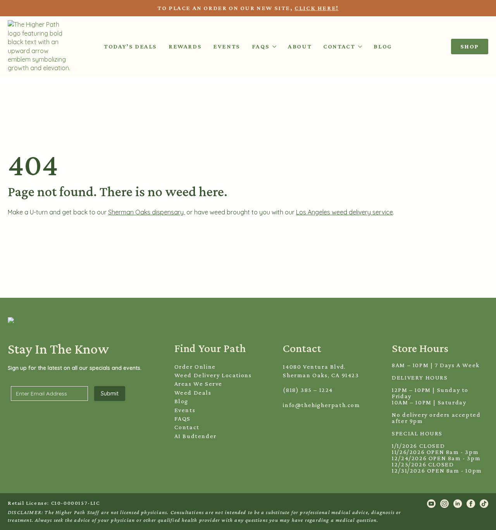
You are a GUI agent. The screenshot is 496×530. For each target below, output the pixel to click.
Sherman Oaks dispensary (146, 212)
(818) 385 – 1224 (308, 390)
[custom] (484, 503)
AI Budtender (195, 436)
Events (226, 46)
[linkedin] (457, 503)
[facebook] (471, 503)
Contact (339, 46)
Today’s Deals (130, 46)
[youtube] (431, 503)
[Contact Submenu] (358, 46)
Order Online (195, 366)
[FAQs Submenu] (272, 46)
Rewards (185, 46)
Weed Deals (193, 392)
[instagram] (444, 503)
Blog (383, 46)
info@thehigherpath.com (321, 405)
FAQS (182, 418)
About (300, 46)
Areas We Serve (198, 383)
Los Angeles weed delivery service (344, 212)
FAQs (260, 46)
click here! (316, 8)
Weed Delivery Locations (213, 375)
